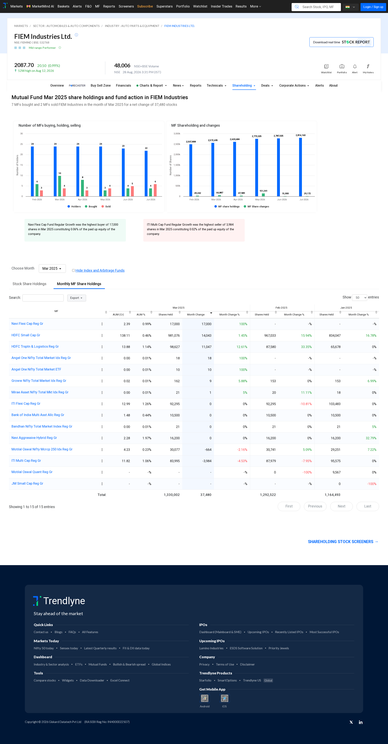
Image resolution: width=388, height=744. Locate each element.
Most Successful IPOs (324, 632)
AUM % (141, 314)
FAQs (72, 632)
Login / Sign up (373, 7)
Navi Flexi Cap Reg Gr (27, 324)
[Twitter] (351, 723)
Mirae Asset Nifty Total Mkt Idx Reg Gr (40, 392)
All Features (90, 632)
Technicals (215, 85)
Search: (15, 298)
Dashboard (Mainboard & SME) (220, 632)
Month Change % (229, 314)
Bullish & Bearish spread (129, 664)
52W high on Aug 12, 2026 (36, 70)
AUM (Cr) (118, 314)
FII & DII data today (136, 648)
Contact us (41, 632)
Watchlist (200, 6)
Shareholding (242, 85)
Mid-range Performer (43, 47)
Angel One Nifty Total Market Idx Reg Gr (41, 358)
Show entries (361, 297)
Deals (265, 85)
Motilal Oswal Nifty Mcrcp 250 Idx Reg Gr (42, 449)
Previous (315, 506)
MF (97, 6)
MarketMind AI (43, 6)
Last (367, 506)
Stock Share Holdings (29, 284)
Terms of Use (225, 664)
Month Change (196, 314)
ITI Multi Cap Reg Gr (26, 460)
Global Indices (161, 664)
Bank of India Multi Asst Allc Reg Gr (38, 415)
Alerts (77, 6)
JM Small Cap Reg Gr (27, 483)
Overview (57, 85)
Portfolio (183, 6)
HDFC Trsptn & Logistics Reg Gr (35, 346)
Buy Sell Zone (101, 85)
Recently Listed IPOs (289, 632)
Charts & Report (151, 85)
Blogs (58, 632)
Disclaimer (247, 664)
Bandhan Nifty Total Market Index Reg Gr (42, 426)
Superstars (164, 6)
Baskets (63, 6)
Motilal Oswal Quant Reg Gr (32, 472)
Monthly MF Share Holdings (79, 284)
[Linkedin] (360, 722)
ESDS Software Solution (246, 648)
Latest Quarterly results (100, 648)
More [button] (254, 6)
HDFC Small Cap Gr (26, 335)
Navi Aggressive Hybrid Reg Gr (34, 438)
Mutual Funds (98, 664)
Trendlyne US (257, 680)
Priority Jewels (279, 648)
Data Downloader (92, 680)
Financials (123, 85)
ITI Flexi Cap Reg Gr (26, 403)
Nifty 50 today (44, 648)
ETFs (78, 664)
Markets (17, 6)
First (289, 506)
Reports (109, 6)
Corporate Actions (293, 85)
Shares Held (166, 314)
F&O (88, 6)
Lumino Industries (211, 648)
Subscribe (145, 6)
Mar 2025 (50, 268)
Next (341, 506)
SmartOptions (227, 680)
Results (241, 6)
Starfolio (205, 680)
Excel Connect (120, 680)
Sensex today (69, 648)
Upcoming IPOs (258, 632)
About (333, 85)
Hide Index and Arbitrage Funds (100, 271)
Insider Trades (221, 6)
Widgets (68, 680)
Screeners (126, 6)
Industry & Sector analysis (51, 664)
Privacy (204, 664)
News (177, 85)
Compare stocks (45, 680)
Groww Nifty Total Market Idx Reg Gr (39, 381)
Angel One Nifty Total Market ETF (36, 369)
